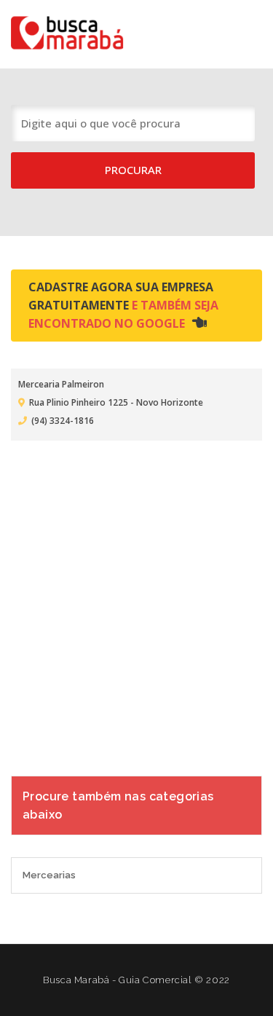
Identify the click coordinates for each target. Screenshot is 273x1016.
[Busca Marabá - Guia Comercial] (76, 32)
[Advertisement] (136, 599)
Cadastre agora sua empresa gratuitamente (123, 305)
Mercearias (49, 875)
